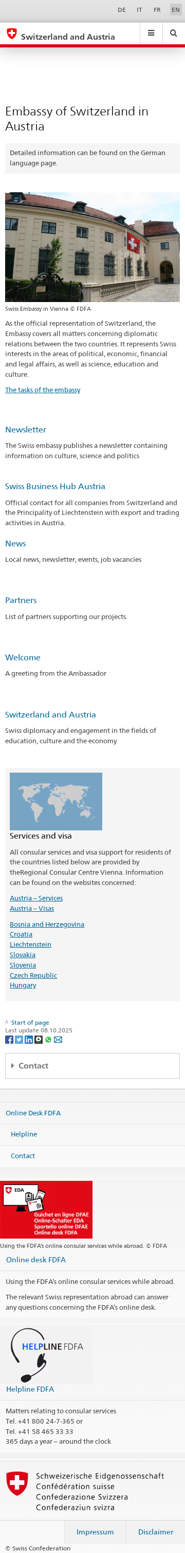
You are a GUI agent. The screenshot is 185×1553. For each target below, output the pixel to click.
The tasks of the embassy (42, 390)
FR (157, 9)
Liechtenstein (30, 944)
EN (176, 9)
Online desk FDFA (36, 1259)
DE (122, 9)
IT (139, 9)
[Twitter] (20, 1039)
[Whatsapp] (49, 1039)
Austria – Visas (32, 908)
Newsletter (25, 430)
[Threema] (39, 1039)
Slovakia (22, 954)
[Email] (58, 1039)
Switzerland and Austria (50, 715)
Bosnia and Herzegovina (47, 924)
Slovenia (23, 965)
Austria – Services (36, 898)
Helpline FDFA (30, 1388)
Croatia (21, 934)
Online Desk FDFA (33, 1113)
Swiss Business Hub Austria (55, 486)
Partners (20, 600)
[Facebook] (10, 1039)
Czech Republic (33, 975)
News (15, 543)
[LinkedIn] (29, 1039)
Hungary (23, 985)
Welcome (23, 657)
